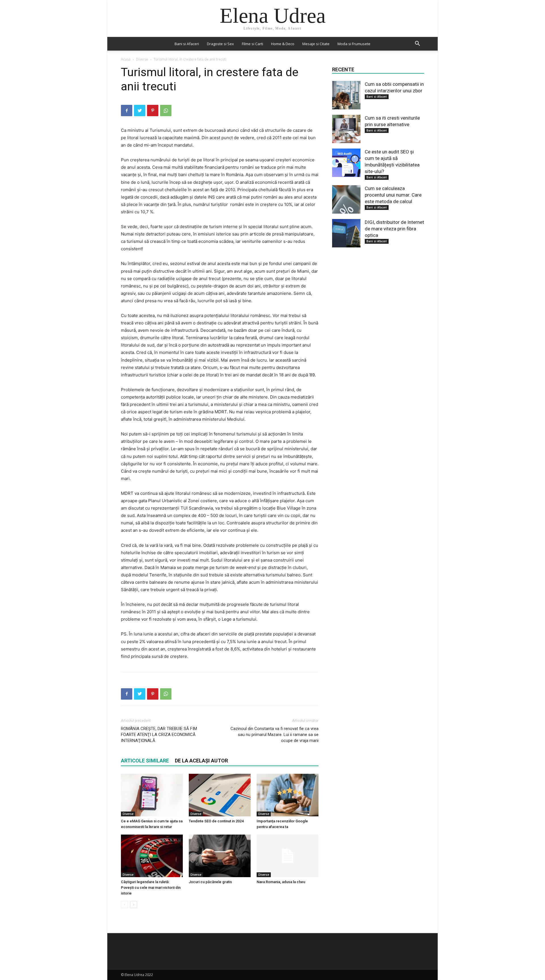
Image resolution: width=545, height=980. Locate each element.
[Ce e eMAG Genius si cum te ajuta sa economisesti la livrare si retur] (152, 795)
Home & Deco (282, 43)
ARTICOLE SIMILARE (145, 761)
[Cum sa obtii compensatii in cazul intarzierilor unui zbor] (346, 95)
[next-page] (133, 904)
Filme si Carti (252, 43)
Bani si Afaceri (187, 43)
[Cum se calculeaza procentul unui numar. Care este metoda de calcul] (346, 199)
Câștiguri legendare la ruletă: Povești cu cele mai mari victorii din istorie (151, 887)
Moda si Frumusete (354, 43)
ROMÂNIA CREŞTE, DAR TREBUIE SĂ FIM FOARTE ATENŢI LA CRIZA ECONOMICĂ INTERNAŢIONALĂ (159, 734)
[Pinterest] (152, 110)
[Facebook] (126, 110)
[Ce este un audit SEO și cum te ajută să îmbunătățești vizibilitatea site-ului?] (346, 163)
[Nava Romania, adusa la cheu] (287, 856)
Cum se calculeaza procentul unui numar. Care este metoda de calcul (393, 194)
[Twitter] (139, 110)
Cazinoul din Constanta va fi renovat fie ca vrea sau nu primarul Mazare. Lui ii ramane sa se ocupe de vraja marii (274, 734)
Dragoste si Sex (220, 43)
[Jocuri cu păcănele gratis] (220, 856)
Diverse (142, 59)
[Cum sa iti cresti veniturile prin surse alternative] (346, 129)
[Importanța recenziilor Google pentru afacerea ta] (287, 795)
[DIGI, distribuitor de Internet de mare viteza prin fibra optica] (346, 233)
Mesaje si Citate (316, 43)
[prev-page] (124, 904)
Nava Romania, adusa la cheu (281, 882)
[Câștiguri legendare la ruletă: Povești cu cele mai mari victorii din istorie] (152, 856)
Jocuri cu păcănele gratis (210, 882)
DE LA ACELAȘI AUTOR (201, 761)
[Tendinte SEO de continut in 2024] (220, 795)
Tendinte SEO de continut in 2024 (216, 821)
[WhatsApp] (165, 110)
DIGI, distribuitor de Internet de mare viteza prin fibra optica (394, 228)
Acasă (126, 59)
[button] (417, 44)
